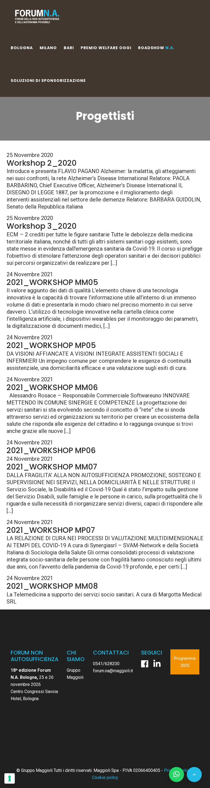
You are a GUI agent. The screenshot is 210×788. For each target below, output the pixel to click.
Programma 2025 (185, 662)
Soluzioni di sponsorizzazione (48, 80)
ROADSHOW (156, 47)
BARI (69, 47)
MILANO (48, 47)
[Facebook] (144, 663)
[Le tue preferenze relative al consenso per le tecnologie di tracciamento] (9, 778)
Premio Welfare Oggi (106, 47)
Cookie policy (105, 777)
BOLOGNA (22, 47)
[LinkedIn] (157, 663)
